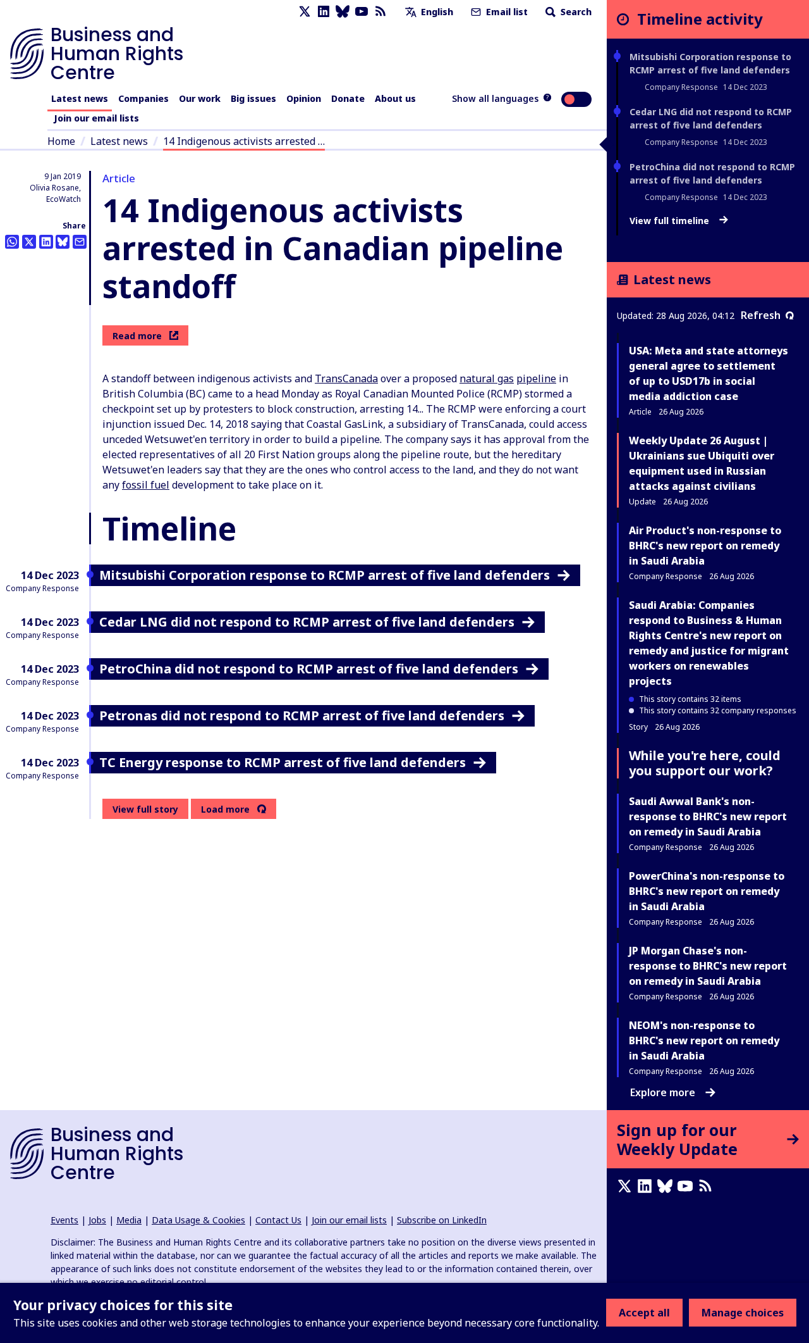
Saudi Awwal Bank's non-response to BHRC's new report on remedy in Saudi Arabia (708, 816)
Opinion (303, 98)
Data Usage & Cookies (198, 1220)
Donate (348, 98)
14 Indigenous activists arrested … (244, 141)
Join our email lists (96, 118)
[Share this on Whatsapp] (12, 242)
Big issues (253, 98)
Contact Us (278, 1220)
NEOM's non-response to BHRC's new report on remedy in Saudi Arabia (704, 1040)
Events (64, 1220)
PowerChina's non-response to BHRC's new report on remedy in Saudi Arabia (706, 891)
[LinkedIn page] (323, 11)
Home (61, 141)
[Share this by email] (80, 242)
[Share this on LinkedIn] (46, 242)
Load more (225, 809)
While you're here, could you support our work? (705, 763)
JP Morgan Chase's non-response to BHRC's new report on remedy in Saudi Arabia (708, 966)
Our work (200, 98)
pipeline (536, 378)
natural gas (486, 378)
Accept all (644, 1313)
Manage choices (743, 1313)
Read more (137, 336)
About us (395, 98)
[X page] (304, 11)
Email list (506, 12)
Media (129, 1220)
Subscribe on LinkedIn (442, 1220)
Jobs (97, 1220)
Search (575, 12)
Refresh (761, 315)
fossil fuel (145, 485)
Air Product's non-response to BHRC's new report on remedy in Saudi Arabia (705, 545)
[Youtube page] (361, 11)
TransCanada (346, 378)
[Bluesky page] (342, 11)
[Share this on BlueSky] (63, 242)
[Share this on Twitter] (29, 242)
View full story (145, 809)
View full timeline (671, 221)
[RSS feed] (380, 11)
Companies (143, 98)
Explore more (662, 1092)
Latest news (79, 98)
